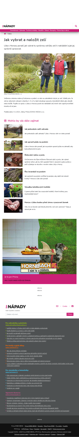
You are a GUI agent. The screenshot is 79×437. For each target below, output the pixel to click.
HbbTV (50, 429)
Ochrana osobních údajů (21, 434)
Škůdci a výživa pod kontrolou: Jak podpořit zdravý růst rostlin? (26, 341)
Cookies (53, 434)
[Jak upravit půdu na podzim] (13, 145)
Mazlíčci (41, 30)
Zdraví (47, 30)
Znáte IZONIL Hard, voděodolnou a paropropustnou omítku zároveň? (29, 378)
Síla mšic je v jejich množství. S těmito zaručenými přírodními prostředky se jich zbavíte (34, 338)
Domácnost (14, 30)
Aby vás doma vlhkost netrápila (16, 351)
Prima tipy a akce (63, 30)
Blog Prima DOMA (49, 426)
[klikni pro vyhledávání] (76, 26)
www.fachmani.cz (12, 372)
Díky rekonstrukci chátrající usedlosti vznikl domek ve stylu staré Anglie (29, 375)
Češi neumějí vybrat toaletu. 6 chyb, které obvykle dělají (24, 356)
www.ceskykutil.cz (12, 347)
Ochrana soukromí (44, 434)
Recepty (53, 30)
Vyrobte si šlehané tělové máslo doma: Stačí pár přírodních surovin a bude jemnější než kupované (38, 411)
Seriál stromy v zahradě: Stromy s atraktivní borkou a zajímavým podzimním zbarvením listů (35, 336)
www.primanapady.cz (13, 395)
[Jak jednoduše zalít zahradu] (13, 131)
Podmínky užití (34, 434)
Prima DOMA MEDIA (31, 426)
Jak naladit (43, 429)
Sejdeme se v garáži (13, 388)
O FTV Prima (24, 429)
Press (31, 429)
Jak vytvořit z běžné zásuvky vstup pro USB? (20, 358)
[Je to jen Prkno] (39, 247)
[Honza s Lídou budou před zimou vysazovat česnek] (13, 206)
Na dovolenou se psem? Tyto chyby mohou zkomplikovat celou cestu (29, 406)
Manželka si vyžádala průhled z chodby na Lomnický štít (24, 383)
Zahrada (22, 30)
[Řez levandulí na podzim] (13, 175)
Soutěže (65, 426)
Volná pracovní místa (59, 429)
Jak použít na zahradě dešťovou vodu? (19, 333)
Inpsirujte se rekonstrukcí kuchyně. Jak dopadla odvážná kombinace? (29, 380)
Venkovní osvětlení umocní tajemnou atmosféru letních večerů (27, 353)
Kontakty (40, 426)
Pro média (59, 426)
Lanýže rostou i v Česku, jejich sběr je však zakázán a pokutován (27, 328)
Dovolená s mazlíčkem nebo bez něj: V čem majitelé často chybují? (28, 398)
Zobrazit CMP (61, 434)
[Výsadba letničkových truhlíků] (13, 190)
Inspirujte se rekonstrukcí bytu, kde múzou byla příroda (24, 386)
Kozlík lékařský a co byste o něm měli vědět (21, 331)
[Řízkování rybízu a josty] (13, 160)
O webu (65, 306)
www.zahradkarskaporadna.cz (16, 325)
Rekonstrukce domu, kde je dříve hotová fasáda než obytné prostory (28, 361)
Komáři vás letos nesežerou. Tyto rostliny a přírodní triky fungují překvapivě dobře (33, 408)
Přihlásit (70, 314)
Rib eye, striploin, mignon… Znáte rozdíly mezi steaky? (24, 403)
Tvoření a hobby (31, 30)
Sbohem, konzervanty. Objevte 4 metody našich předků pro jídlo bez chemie (31, 400)
